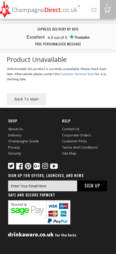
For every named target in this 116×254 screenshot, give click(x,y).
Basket (108, 9)
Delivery (15, 135)
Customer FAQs (74, 141)
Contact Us (71, 128)
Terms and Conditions (80, 147)
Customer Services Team (77, 74)
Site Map (69, 153)
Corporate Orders (76, 135)
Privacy (14, 147)
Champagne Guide (23, 141)
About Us (15, 128)
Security (14, 153)
